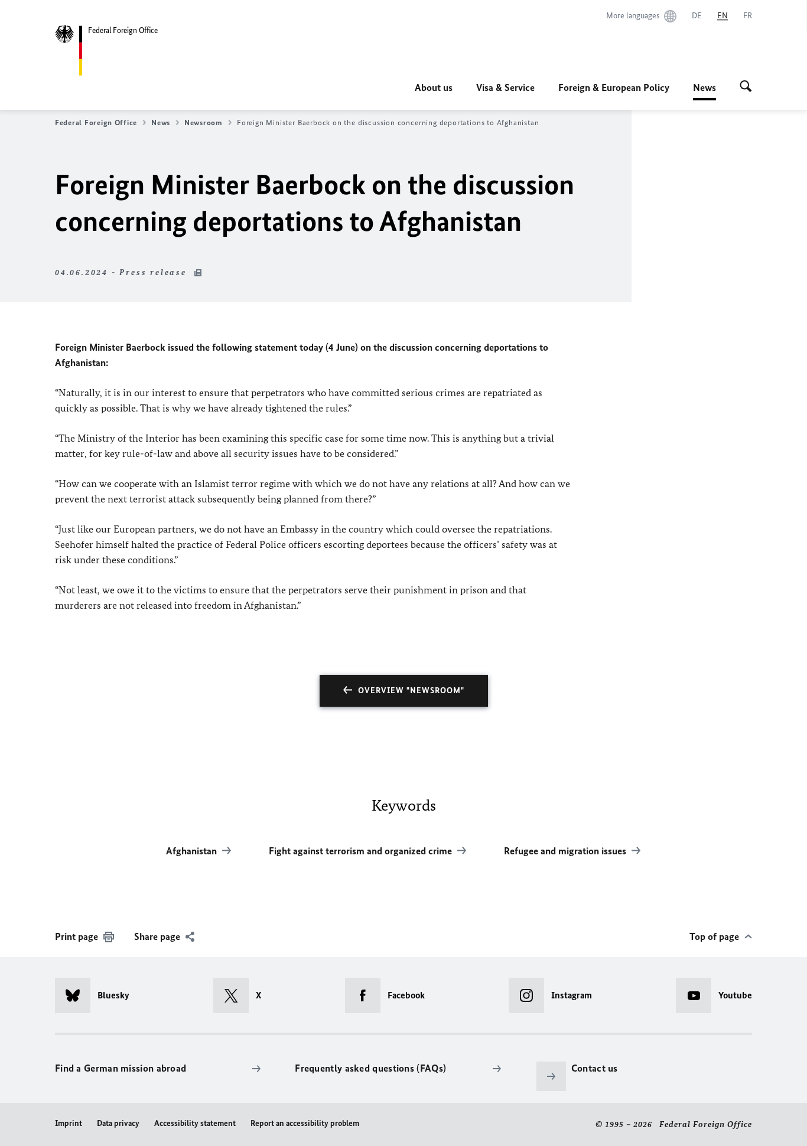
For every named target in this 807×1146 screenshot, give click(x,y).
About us (434, 87)
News (704, 90)
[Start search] (746, 87)
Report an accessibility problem (304, 1123)
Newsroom (203, 122)
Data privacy (118, 1123)
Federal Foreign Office (96, 122)
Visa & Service (505, 87)
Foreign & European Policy (613, 87)
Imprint (68, 1123)
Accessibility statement (195, 1123)
